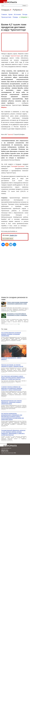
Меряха (3, 107)
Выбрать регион (4, 451)
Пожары (15, 17)
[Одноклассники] (7, 244)
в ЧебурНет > (24, 17)
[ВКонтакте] (3, 244)
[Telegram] (10, 244)
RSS (15, 452)
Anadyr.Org (13, 235)
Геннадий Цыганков (17, 166)
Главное (4, 14)
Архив (10, 14)
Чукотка (10, 134)
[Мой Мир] (14, 244)
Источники (17, 14)
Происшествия (6, 17)
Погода (24, 14)
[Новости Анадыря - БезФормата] (8, 2)
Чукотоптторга (15, 56)
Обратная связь (4, 450)
